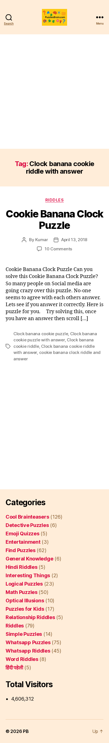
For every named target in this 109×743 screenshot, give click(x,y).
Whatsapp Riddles (28, 651)
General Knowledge (29, 559)
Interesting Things (28, 575)
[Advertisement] (54, 91)
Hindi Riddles (21, 567)
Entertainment (23, 542)
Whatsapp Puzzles (28, 642)
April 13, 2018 (74, 239)
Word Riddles (22, 659)
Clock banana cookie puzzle (40, 333)
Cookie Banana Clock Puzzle (54, 219)
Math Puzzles (21, 592)
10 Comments (58, 248)
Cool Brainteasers (27, 517)
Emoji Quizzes (22, 533)
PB (26, 731)
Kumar (41, 239)
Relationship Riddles (30, 617)
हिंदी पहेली (14, 667)
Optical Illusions (25, 600)
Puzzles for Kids (25, 609)
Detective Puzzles (27, 525)
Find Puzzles (20, 550)
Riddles (54, 200)
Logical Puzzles (24, 584)
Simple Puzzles (24, 634)
